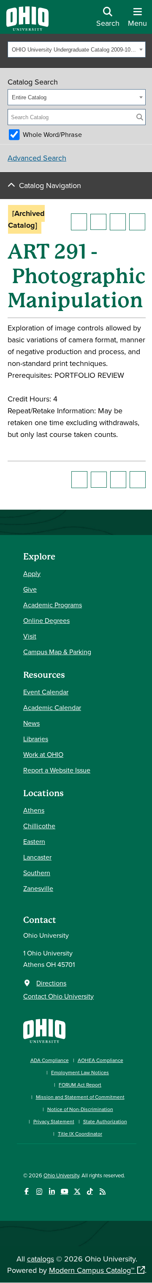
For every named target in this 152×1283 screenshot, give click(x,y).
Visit (29, 636)
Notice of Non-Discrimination (80, 1109)
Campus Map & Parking (57, 651)
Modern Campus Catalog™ (91, 1270)
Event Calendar (45, 691)
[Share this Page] (98, 222)
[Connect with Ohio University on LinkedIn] (51, 1191)
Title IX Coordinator (80, 1133)
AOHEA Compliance (100, 1060)
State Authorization (105, 1121)
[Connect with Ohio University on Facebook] (26, 1191)
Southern (36, 872)
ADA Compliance (49, 1060)
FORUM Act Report (80, 1084)
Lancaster (37, 857)
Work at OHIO (43, 754)
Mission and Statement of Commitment (80, 1096)
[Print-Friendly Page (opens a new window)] (118, 221)
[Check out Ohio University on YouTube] (64, 1191)
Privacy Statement (53, 1121)
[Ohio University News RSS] (102, 1191)
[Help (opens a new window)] (137, 221)
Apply (32, 573)
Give (30, 589)
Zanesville (38, 888)
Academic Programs (52, 604)
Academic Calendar (52, 707)
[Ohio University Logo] (27, 28)
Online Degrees (46, 620)
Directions (51, 983)
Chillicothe (39, 825)
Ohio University (61, 1175)
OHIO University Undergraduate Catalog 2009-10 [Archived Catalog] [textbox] (74, 49)
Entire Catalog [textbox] (29, 97)
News (31, 723)
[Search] (140, 117)
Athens (33, 810)
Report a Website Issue (56, 770)
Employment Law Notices (80, 1072)
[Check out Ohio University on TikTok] (89, 1191)
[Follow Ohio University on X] (77, 1191)
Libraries (35, 738)
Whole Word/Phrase (52, 134)
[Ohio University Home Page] (44, 1030)
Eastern (34, 841)
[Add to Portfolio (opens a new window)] (79, 221)
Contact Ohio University (58, 996)
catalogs (40, 1258)
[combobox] (77, 49)
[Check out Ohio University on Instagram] (39, 1191)
